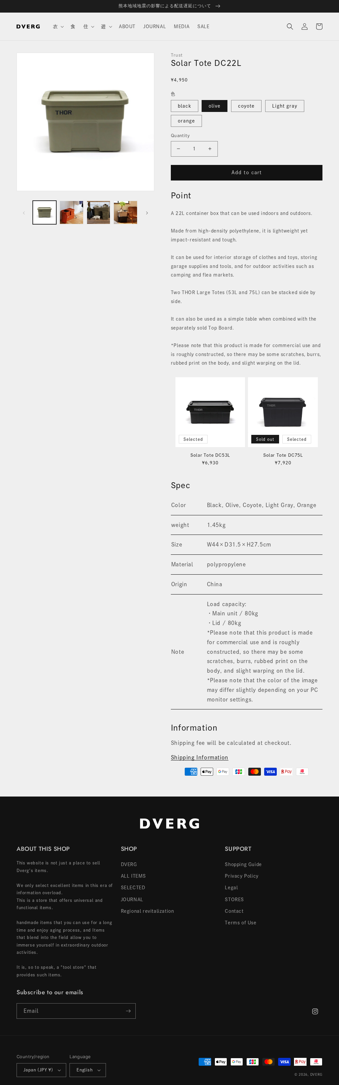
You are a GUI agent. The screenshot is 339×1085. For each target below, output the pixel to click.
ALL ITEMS (133, 876)
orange (186, 121)
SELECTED (133, 887)
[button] (58, 26)
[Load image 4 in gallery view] (98, 212)
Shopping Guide (243, 864)
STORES (234, 899)
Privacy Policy (241, 876)
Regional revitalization (147, 911)
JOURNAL (132, 899)
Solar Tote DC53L (210, 455)
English (84, 1070)
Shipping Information (199, 757)
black (184, 106)
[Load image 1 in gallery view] (44, 212)
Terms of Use (240, 922)
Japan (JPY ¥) (38, 1070)
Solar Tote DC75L (283, 455)
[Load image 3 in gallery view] (71, 212)
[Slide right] (147, 212)
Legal (231, 887)
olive (214, 106)
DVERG (129, 864)
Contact (234, 911)
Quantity (180, 135)
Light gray (284, 106)
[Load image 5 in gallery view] (125, 212)
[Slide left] (24, 212)
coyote (246, 106)
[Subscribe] (128, 1011)
